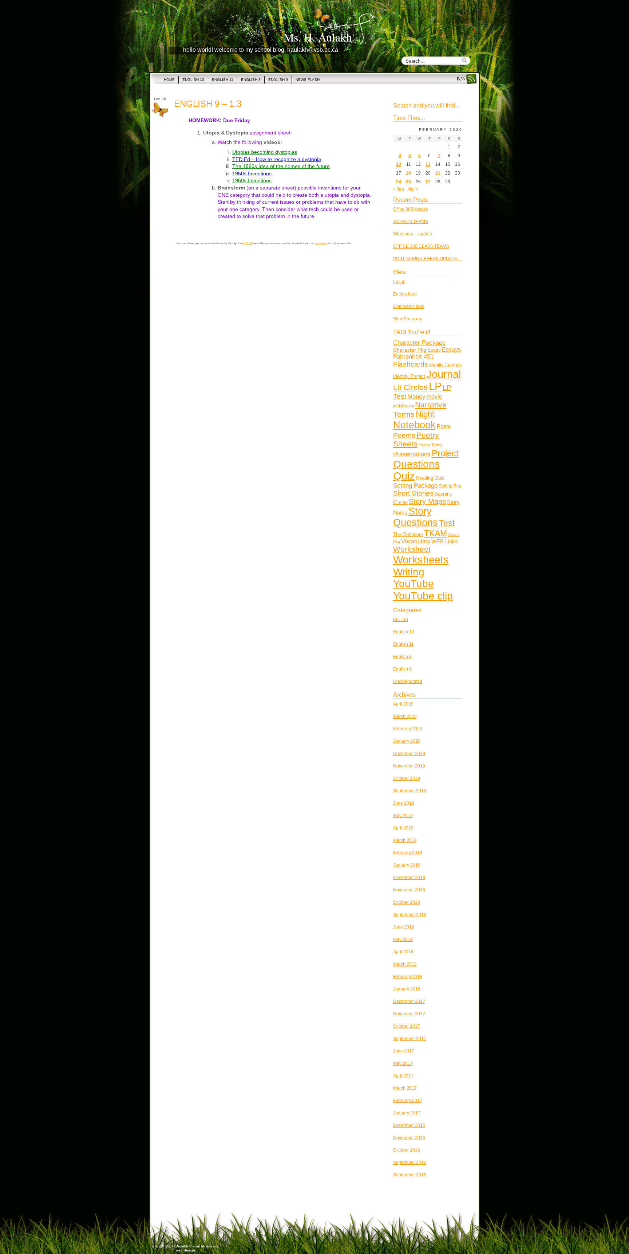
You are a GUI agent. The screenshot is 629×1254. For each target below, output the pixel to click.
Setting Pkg (450, 486)
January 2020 (406, 741)
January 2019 (406, 865)
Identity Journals (445, 365)
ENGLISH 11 (222, 80)
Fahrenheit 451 (413, 356)
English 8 (402, 656)
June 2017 (403, 1051)
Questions (416, 464)
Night (425, 414)
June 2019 (403, 803)
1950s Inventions (252, 173)
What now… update (412, 234)
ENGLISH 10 (193, 80)
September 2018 (409, 914)
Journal (443, 374)
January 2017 (406, 1113)
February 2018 (407, 976)
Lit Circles (410, 387)
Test (447, 523)
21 (437, 173)
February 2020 (407, 728)
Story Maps (427, 501)
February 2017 (407, 1100)
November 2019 (409, 766)
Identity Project (409, 376)
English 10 (403, 631)
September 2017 (409, 1038)
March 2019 (405, 840)
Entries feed (405, 294)
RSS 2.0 (247, 243)
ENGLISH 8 (251, 80)
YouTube (413, 583)
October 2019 (406, 778)
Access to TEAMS (410, 221)
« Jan (398, 189)
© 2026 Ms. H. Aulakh (170, 1246)
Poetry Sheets (416, 439)
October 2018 (406, 902)
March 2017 (405, 1088)
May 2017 (403, 1063)
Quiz (404, 476)
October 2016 (406, 1150)
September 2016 (409, 1162)
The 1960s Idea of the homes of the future (281, 166)
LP (435, 386)
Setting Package (415, 485)
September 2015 (409, 1174)
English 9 (402, 669)
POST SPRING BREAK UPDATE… (427, 258)
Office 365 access (410, 209)
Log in (399, 281)
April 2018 (403, 951)
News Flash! (308, 80)
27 (428, 181)
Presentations (412, 454)
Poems (404, 435)
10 (398, 164)
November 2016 (409, 1137)
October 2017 (406, 1026)
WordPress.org (408, 318)
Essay (434, 350)
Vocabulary (415, 541)
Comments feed (408, 306)
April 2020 (403, 704)
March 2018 (405, 964)
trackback (321, 243)
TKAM (435, 533)
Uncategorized (407, 681)
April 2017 (403, 1075)
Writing (408, 572)
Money (416, 396)
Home (169, 80)
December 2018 (409, 877)
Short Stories (413, 493)
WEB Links (444, 541)
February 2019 (407, 852)
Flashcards (410, 364)
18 (408, 173)
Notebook (414, 424)
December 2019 (409, 753)
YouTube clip (423, 596)
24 (398, 181)
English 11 (403, 644)
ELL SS (400, 619)
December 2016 (409, 1125)
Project (445, 453)
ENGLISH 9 (278, 80)
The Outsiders (408, 534)
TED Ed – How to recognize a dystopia (276, 159)
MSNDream (403, 406)
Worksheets (421, 560)
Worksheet (412, 549)
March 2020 (405, 716)
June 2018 (403, 927)
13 (428, 164)
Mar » (413, 189)
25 (408, 181)
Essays (451, 350)
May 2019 (403, 815)
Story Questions (415, 517)
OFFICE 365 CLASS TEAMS (421, 246)
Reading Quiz (430, 478)
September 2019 (409, 790)
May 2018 (403, 939)
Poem (444, 426)
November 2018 (409, 889)
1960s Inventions (252, 180)
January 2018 (406, 989)
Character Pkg (409, 350)
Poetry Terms (431, 445)
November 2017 (409, 1013)
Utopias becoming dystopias (264, 152)
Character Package (419, 342)
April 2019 (403, 828)
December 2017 (409, 1001)
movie (434, 397)
